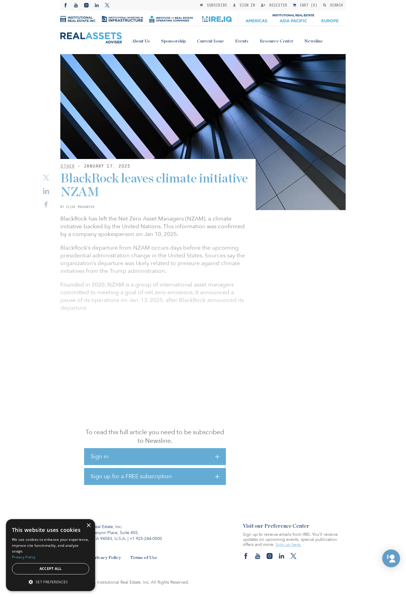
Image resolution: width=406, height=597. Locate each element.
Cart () (307, 5)
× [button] (88, 525)
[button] (391, 558)
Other (67, 165)
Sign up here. (288, 544)
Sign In (246, 5)
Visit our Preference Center (276, 526)
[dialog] (50, 555)
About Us (141, 41)
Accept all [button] (51, 568)
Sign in (99, 456)
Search (335, 5)
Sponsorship (173, 41)
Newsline (313, 41)
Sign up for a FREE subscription (131, 476)
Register (277, 5)
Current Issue (210, 41)
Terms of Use (143, 557)
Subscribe (215, 5)
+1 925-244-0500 (146, 538)
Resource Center (276, 41)
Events (241, 41)
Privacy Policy (106, 557)
